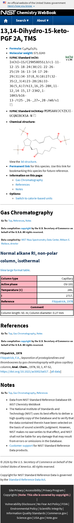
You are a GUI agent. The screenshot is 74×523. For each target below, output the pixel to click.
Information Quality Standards (25, 513)
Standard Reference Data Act (27, 479)
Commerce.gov (56, 513)
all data (55, 371)
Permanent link (19, 166)
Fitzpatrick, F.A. (10, 358)
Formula (15, 48)
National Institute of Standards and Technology (8, 12)
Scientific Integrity (50, 508)
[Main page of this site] (6, 20)
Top (10, 220)
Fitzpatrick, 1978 (62, 301)
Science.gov (24, 518)
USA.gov (39, 518)
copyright (25, 228)
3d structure (28, 161)
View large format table (15, 270)
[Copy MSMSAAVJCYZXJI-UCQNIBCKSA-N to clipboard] (34, 116)
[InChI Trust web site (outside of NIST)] (69, 60)
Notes (19, 189)
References (23, 184)
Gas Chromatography (29, 180)
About (41, 20)
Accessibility (33, 490)
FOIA (65, 504)
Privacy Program (53, 490)
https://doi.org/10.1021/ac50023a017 (24, 371)
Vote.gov (51, 518)
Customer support (21, 445)
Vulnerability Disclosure (20, 504)
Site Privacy (16, 490)
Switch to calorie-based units (34, 198)
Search (21, 20)
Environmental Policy (23, 508)
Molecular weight (20, 53)
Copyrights (10, 495)
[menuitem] (6, 20)
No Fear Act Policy (48, 504)
